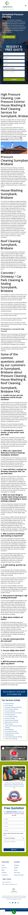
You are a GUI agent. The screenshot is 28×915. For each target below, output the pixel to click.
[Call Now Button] (14, 912)
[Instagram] (18, 902)
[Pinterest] (15, 902)
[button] (26, 5)
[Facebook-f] (10, 902)
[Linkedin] (12, 902)
